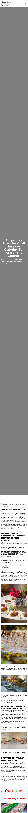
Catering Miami (18, 259)
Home (2, 259)
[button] (26, 4)
